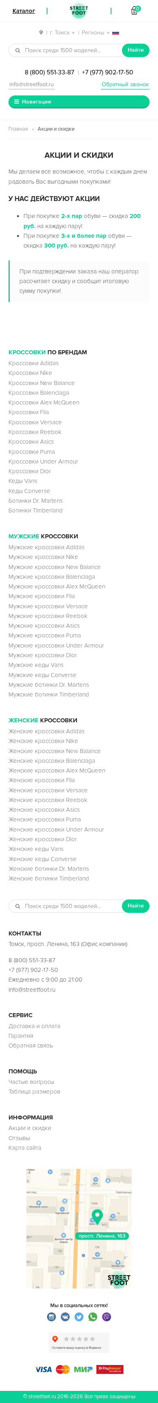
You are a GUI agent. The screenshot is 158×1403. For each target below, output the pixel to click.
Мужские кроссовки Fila (42, 596)
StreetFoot (79, 11)
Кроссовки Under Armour (43, 461)
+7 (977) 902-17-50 (107, 72)
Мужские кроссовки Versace (48, 606)
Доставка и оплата (34, 1026)
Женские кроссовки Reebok (48, 800)
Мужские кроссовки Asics (44, 625)
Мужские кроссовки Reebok (48, 616)
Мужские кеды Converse (43, 675)
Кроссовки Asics (31, 441)
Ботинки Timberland (36, 510)
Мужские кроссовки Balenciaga (52, 576)
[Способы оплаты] (79, 1371)
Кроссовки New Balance (42, 383)
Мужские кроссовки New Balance (55, 567)
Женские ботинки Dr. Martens (49, 868)
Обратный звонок (125, 84)
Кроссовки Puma (32, 451)
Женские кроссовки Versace (48, 790)
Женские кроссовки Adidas (47, 731)
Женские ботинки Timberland (49, 878)
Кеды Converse (29, 491)
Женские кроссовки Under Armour (56, 829)
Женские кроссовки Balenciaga (52, 760)
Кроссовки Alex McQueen (44, 402)
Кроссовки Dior (30, 471)
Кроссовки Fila (29, 412)
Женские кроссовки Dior (43, 839)
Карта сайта (25, 1147)
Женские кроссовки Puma (45, 819)
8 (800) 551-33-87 (49, 72)
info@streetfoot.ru (31, 84)
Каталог (24, 11)
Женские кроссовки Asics (44, 809)
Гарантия (21, 1035)
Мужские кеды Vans (36, 665)
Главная (18, 129)
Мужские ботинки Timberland (49, 694)
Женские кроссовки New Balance (55, 751)
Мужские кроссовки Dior (43, 655)
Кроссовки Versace (35, 422)
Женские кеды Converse (43, 859)
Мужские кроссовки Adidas (47, 547)
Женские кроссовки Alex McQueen (57, 770)
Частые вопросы (31, 1082)
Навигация (36, 101)
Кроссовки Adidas (34, 363)
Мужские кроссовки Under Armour (56, 645)
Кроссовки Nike (30, 373)
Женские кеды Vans (36, 849)
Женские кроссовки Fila (42, 780)
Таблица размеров (34, 1091)
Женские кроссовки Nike (43, 741)
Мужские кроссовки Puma (45, 635)
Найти (136, 50)
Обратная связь (31, 1045)
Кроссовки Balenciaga (39, 392)
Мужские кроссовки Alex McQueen (57, 586)
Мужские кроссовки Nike (43, 557)
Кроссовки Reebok (35, 432)
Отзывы (19, 1138)
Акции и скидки (30, 1128)
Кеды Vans (23, 481)
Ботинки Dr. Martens (36, 500)
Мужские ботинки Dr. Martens (49, 684)
